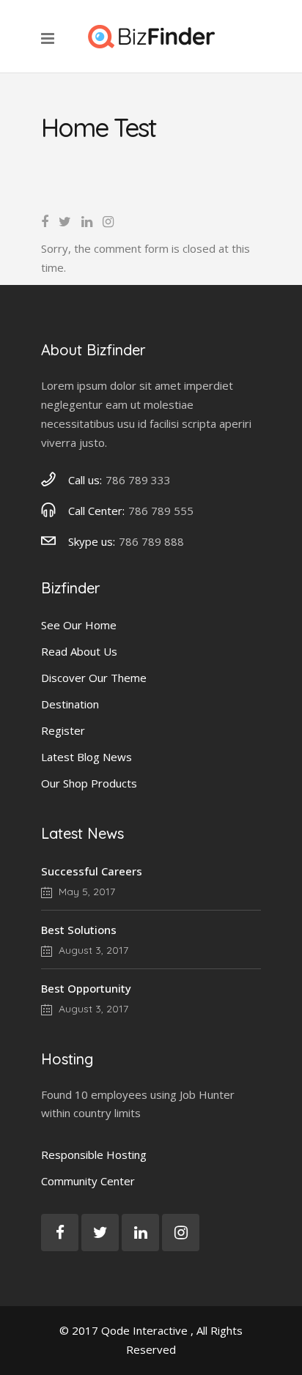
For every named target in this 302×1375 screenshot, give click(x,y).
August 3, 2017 (92, 950)
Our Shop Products (89, 783)
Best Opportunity (86, 988)
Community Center (88, 1181)
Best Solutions (79, 929)
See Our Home (79, 625)
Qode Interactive (144, 1330)
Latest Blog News (86, 756)
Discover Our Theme (94, 677)
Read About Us (79, 651)
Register (63, 730)
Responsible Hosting (94, 1154)
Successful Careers (91, 871)
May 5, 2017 (85, 891)
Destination (70, 704)
